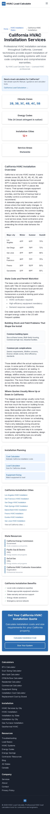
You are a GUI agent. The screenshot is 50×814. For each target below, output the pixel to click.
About (4, 783)
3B (17, 103)
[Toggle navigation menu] (46, 3)
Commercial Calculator (12, 685)
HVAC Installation (9, 712)
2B (11, 103)
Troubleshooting (9, 738)
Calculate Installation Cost (25, 638)
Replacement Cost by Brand (14, 696)
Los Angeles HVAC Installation (16, 495)
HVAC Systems (8, 745)
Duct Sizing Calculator (12, 671)
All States (6, 764)
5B (38, 103)
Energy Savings (9, 753)
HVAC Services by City (12, 708)
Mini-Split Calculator (11, 674)
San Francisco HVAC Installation (17, 499)
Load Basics (7, 742)
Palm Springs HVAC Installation (16, 506)
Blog (4, 760)
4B (28, 103)
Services (5, 779)
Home (6, 29)
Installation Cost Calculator (14, 693)
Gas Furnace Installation (12, 723)
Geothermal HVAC (10, 726)
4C (33, 103)
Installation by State (10, 715)
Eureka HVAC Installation (14, 517)
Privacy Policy (8, 790)
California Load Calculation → (16, 88)
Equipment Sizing (9, 689)
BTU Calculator (8, 667)
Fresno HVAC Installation (14, 514)
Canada (5, 768)
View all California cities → (15, 525)
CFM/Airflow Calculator (12, 678)
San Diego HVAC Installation (15, 502)
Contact (5, 786)
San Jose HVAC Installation (15, 521)
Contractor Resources (12, 756)
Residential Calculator (11, 682)
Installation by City (10, 719)
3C (22, 103)
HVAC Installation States (17, 29)
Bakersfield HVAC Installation (16, 510)
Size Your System (25, 645)
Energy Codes (8, 749)
